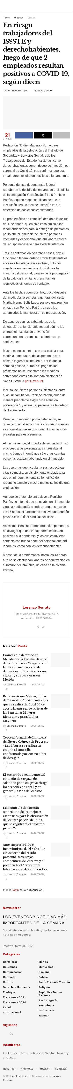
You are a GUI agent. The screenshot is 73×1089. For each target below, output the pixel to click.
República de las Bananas (50, 994)
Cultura (8, 982)
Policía (43, 977)
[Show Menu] (4, 6)
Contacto (9, 977)
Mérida (43, 961)
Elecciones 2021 (14, 997)
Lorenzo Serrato (17, 90)
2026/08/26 (37, 874)
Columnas (10, 966)
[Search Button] (68, 6)
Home (6, 17)
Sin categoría (48, 1000)
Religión (44, 987)
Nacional (44, 971)
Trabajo (44, 1068)
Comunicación (13, 971)
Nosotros (8, 1068)
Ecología (9, 992)
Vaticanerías (47, 1010)
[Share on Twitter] (43, 135)
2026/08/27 (37, 684)
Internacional (12, 1012)
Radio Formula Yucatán (54, 982)
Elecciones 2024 (14, 1002)
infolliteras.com (21, 1076)
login (15, 889)
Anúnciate (27, 1068)
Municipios (46, 966)
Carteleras (10, 961)
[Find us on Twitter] (11, 1033)
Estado (31, 17)
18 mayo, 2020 (43, 90)
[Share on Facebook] (24, 135)
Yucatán (18, 17)
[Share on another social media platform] (61, 135)
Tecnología (46, 1005)
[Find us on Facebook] (4, 1033)
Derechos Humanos (16, 987)
